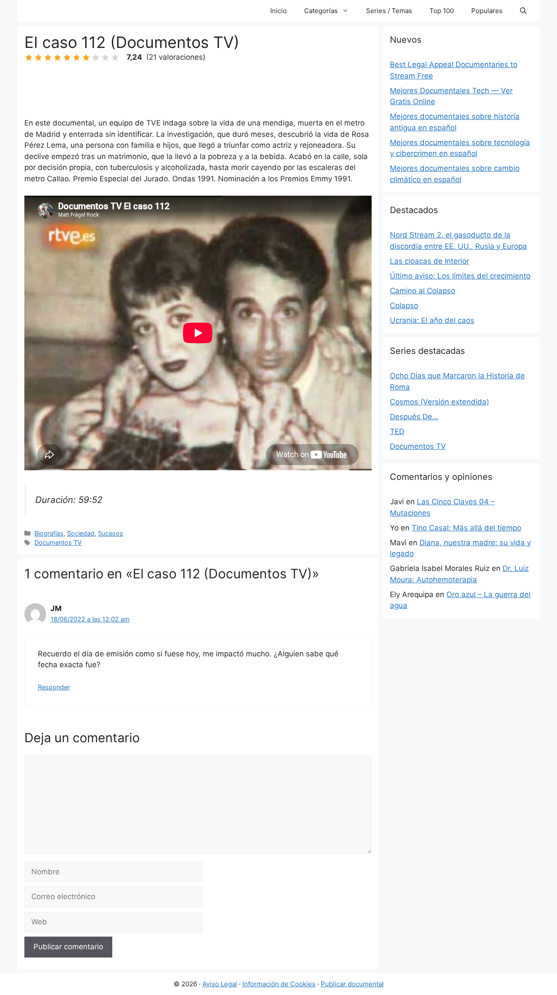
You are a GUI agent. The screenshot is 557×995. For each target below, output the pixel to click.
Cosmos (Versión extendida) (439, 401)
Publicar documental (352, 984)
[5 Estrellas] (67, 57)
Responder (54, 687)
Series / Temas (389, 11)
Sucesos (110, 533)
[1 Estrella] (28, 57)
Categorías (321, 11)
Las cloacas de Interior (429, 261)
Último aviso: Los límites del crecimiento (460, 276)
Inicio (278, 11)
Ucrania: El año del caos (432, 320)
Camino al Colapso (422, 290)
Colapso (404, 305)
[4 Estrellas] (57, 57)
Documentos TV (58, 542)
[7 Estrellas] (86, 57)
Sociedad (80, 533)
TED (397, 431)
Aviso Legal (219, 984)
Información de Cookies (278, 984)
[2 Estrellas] (38, 57)
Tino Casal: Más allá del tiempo (466, 527)
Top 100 (441, 11)
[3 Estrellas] (48, 57)
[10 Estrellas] (115, 57)
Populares (487, 11)
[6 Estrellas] (76, 57)
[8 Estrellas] (95, 57)
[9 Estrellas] (105, 57)
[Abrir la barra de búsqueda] (523, 10)
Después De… (414, 416)
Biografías (49, 533)
